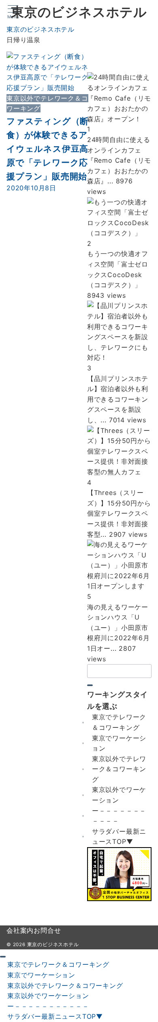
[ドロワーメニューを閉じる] (3, 956)
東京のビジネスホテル (79, 12)
